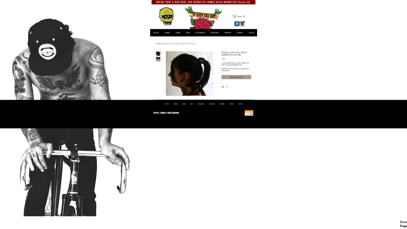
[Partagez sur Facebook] (223, 87)
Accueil (158, 43)
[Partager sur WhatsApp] (227, 87)
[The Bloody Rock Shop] (236, 23)
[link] (240, 16)
